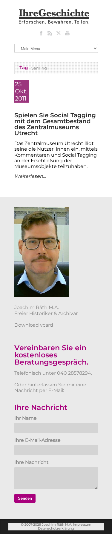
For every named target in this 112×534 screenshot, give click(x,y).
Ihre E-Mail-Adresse (37, 440)
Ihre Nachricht (31, 462)
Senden (25, 498)
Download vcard (33, 325)
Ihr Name (25, 418)
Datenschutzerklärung (56, 528)
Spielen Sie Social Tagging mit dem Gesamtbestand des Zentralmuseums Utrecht (55, 124)
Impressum (82, 524)
